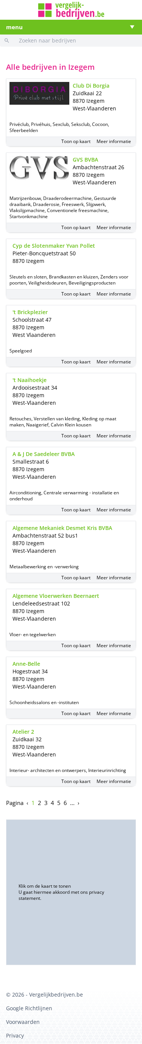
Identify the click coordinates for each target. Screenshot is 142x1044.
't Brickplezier (30, 312)
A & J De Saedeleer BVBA (43, 454)
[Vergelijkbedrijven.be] (71, 11)
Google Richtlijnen (29, 1008)
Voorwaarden (23, 1021)
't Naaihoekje (29, 380)
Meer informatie (114, 141)
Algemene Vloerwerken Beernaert (55, 595)
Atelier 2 (23, 731)
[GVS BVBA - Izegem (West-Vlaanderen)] (39, 168)
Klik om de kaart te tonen (45, 886)
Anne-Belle (26, 663)
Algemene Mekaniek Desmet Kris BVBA (62, 527)
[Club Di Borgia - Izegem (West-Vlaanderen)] (39, 93)
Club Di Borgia (91, 85)
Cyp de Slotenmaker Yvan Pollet (53, 245)
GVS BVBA (85, 159)
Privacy (15, 1035)
